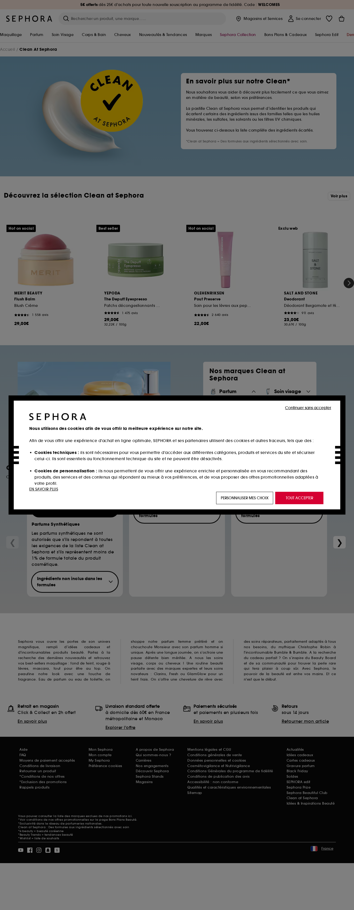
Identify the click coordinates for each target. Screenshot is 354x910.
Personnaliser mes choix (244, 498)
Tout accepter (299, 498)
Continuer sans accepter (308, 407)
